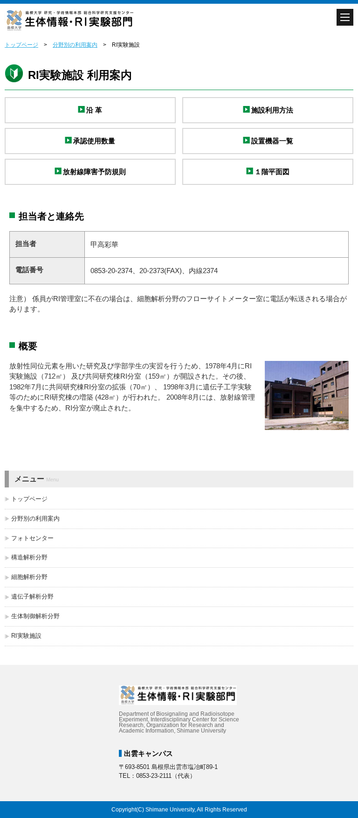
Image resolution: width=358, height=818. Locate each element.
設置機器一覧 (272, 141)
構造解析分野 (29, 557)
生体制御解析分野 (35, 616)
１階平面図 (272, 172)
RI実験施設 (26, 635)
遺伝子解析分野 (32, 596)
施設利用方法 (272, 110)
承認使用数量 (94, 141)
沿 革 (94, 110)
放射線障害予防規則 (94, 172)
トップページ (21, 45)
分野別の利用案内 (75, 45)
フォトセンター (32, 538)
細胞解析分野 (29, 576)
